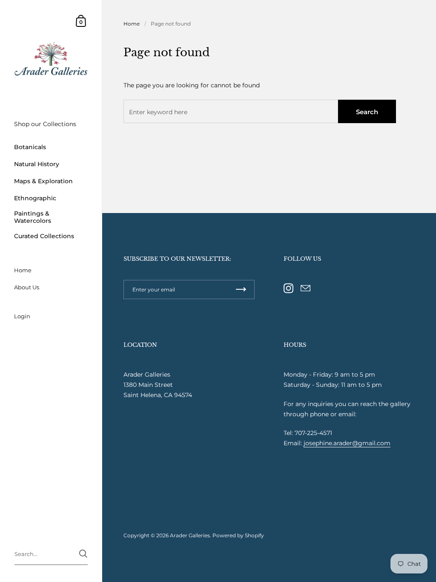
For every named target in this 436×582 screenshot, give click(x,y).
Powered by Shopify (238, 535)
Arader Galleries (190, 535)
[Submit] (83, 553)
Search (367, 112)
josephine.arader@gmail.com (347, 443)
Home (131, 23)
